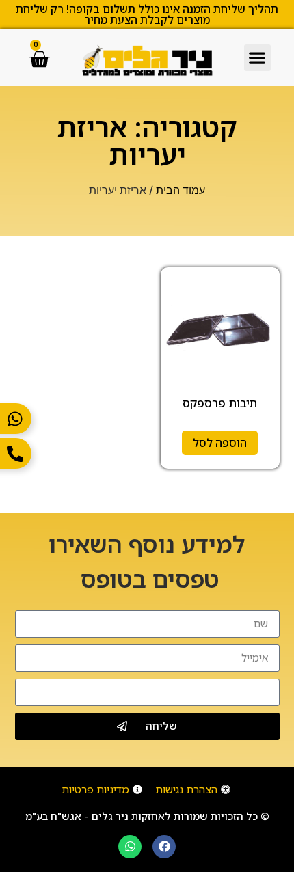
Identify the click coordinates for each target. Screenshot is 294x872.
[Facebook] (164, 846)
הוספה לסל (220, 442)
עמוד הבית (180, 190)
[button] (257, 57)
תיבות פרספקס (220, 403)
